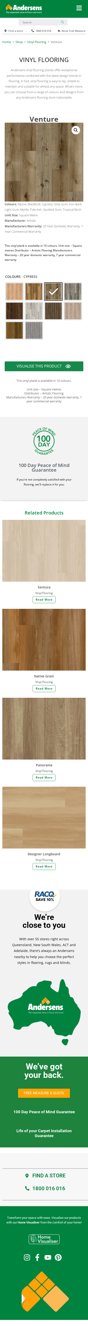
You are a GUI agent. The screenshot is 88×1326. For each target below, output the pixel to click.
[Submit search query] (62, 22)
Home (6, 42)
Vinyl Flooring (36, 42)
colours (13, 276)
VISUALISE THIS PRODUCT (39, 367)
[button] (76, 130)
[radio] (14, 291)
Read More (44, 600)
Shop (19, 42)
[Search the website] (43, 22)
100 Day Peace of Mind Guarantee (44, 467)
